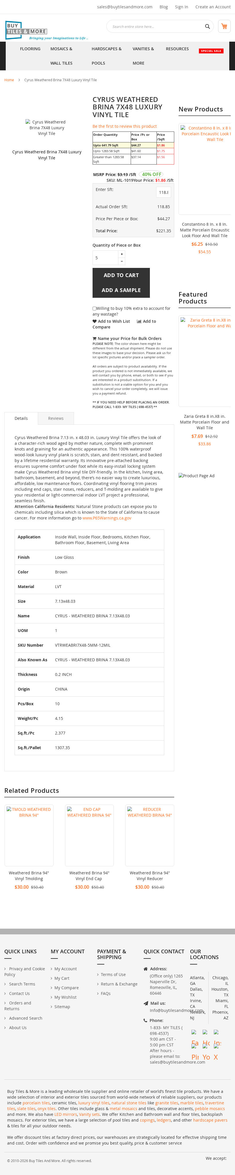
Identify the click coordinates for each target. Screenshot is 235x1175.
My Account (65, 968)
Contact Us (19, 993)
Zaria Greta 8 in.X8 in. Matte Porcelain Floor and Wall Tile (204, 421)
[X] (217, 1047)
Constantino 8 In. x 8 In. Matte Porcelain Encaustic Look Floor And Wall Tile (205, 229)
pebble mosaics (210, 1108)
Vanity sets (89, 1114)
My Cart (61, 978)
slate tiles (26, 1108)
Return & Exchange (119, 984)
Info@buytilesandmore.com (176, 1010)
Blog (164, 6)
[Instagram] (217, 1033)
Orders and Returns (17, 1005)
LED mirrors (65, 1114)
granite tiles (166, 1103)
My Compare (66, 987)
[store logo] (47, 31)
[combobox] (160, 26)
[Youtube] (206, 1047)
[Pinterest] (195, 1047)
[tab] (21, 418)
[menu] (117, 56)
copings (147, 1120)
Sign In (181, 6)
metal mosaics (123, 1108)
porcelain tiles (36, 1103)
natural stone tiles (128, 1103)
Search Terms (21, 984)
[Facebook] (195, 1033)
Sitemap (62, 1006)
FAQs (106, 993)
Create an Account (213, 6)
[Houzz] (206, 1033)
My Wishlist (65, 997)
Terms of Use (113, 974)
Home (9, 80)
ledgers (164, 1120)
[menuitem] (30, 56)
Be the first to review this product (125, 126)
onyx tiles (47, 1108)
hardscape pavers (210, 1120)
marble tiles (191, 1103)
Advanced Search (25, 1018)
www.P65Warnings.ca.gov (107, 518)
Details (21, 418)
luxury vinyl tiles (93, 1103)
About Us (17, 1027)
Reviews (56, 418)
